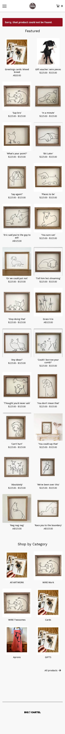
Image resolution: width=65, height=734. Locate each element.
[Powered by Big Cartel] (32, 712)
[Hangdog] (32, 5)
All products (51, 670)
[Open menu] (4, 6)
